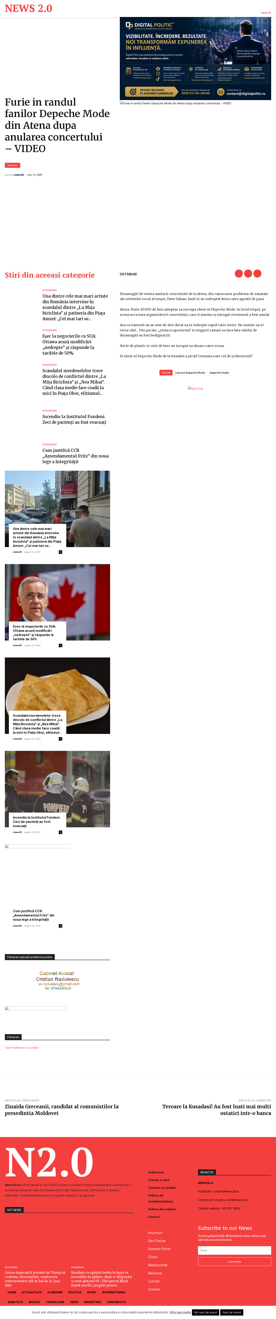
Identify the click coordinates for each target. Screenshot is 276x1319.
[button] (266, 12)
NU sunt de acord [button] (205, 1312)
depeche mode (219, 372)
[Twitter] (248, 274)
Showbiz (12, 165)
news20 (19, 174)
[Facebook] (239, 274)
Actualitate (49, 290)
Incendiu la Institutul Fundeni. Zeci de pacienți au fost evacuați (37, 821)
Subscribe (234, 1261)
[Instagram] (210, 1279)
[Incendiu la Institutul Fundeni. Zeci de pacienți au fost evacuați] (20, 417)
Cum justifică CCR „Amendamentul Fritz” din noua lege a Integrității (75, 456)
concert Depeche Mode (190, 372)
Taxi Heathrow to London (22, 1047)
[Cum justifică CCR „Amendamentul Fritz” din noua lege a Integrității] (20, 453)
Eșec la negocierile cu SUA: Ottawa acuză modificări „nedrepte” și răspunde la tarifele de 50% (34, 632)
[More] (267, 274)
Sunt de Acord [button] (232, 1312)
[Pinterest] (257, 274)
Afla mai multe (180, 1312)
